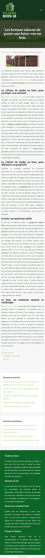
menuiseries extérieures (21, 80)
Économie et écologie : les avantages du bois (19, 403)
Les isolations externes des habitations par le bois (21, 440)
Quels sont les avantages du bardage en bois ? (11, 356)
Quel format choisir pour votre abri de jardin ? (19, 425)
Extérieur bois (7, 52)
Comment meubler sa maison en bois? (16, 406)
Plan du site (22, 556)
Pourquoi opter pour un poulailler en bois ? (18, 436)
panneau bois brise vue (13, 97)
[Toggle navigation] (41, 10)
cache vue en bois (10, 306)
